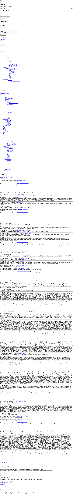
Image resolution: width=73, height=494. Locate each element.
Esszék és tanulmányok (10, 57)
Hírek (3, 85)
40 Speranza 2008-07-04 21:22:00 (24, 261)
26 (0, 390)
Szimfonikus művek (12, 71)
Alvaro (2, 206)
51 (0, 226)
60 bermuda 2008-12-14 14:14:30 (20, 194)
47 (0, 242)
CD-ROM (10, 78)
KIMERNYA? (7, 169)
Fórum (4, 86)
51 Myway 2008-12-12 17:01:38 (22, 183)
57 (0, 209)
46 (0, 248)
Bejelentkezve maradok (6, 29)
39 (0, 271)
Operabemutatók (7, 125)
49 (0, 233)
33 (0, 292)
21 (0, 416)
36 (0, 279)
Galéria (4, 90)
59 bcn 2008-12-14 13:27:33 (22, 197)
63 (0, 188)
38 (0, 274)
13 (11, 177)
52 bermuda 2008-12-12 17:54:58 (20, 202)
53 (0, 217)
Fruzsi (2, 390)
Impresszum (2, 484)
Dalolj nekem (11, 61)
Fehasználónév (2, 25)
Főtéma (7, 56)
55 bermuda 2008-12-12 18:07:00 (22, 212)
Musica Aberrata (8, 60)
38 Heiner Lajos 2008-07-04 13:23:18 (23, 268)
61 (0, 194)
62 (0, 191)
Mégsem (2, 18)
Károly (2, 248)
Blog (3, 91)
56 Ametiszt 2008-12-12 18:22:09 (22, 209)
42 (0, 261)
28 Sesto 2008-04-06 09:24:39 (24, 353)
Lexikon (10, 66)
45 (0, 251)
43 (0, 258)
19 (0, 422)
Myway (2, 226)
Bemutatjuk (4, 67)
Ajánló (4, 87)
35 (0, 282)
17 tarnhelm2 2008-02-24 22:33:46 (22, 419)
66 (0, 180)
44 (0, 254)
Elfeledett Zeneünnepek (13, 64)
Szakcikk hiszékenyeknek (13, 65)
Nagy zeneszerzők (12, 63)
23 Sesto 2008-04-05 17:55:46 (24, 394)
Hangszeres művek (12, 69)
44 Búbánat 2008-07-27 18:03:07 (22, 242)
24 (0, 401)
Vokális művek (11, 72)
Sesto (2, 265)
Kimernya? (4, 89)
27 (0, 385)
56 (0, 212)
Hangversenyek (5, 79)
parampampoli (4, 353)
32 (0, 313)
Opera (10, 73)
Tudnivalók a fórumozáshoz (5, 487)
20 (0, 419)
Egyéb (10, 75)
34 (0, 289)
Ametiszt (3, 188)
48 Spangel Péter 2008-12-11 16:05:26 (23, 230)
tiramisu (2, 279)
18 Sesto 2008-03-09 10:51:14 (22, 422)
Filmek (10, 76)
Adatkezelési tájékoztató (4, 486)
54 (0, 220)
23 (0, 404)
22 (0, 413)
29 (0, 353)
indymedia (3, 271)
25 (0, 394)
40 (0, 268)
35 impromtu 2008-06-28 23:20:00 (22, 279)
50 (0, 230)
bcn (2, 194)
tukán (2, 401)
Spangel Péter (4, 233)
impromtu (3, 282)
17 (0, 433)
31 (0, 320)
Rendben (6, 18)
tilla (2, 251)
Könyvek (10, 77)
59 (0, 202)
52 (0, 223)
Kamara (10, 70)
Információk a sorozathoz (16, 62)
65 (0, 183)
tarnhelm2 (3, 183)
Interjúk (7, 59)
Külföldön (8, 123)
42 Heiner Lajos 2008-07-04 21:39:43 (23, 258)
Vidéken (8, 122)
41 (0, 265)
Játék (3, 88)
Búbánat (3, 230)
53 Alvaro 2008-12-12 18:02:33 (22, 215)
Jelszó (1, 27)
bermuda (3, 180)
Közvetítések (9, 124)
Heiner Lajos (3, 261)
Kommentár (8, 58)
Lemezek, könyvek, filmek (10, 68)
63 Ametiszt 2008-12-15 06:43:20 (22, 180)
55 (0, 215)
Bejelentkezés (2, 93)
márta (2, 419)
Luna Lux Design (12, 489)
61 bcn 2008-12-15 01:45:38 (22, 188)
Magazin (4, 55)
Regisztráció (3, 39)
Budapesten (9, 121)
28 (0, 356)
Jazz (9, 74)
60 (0, 197)
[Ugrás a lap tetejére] (1, 1)
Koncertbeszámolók (8, 120)
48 (0, 237)
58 (0, 206)
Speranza (3, 258)
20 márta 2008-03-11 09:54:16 (22, 416)
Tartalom (1, 12)
